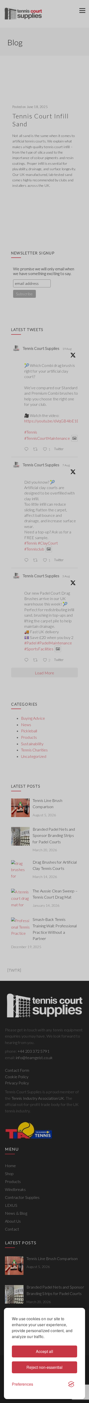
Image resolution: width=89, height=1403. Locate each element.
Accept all (44, 1351)
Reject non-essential (44, 1367)
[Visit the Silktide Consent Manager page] (71, 1384)
